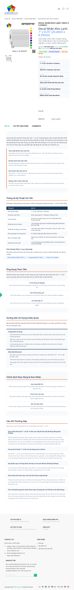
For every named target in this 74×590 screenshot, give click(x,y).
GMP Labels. (18, 587)
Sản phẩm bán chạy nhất (45, 548)
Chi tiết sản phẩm (20, 126)
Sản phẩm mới (42, 546)
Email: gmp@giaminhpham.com (16, 553)
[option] (8, 58)
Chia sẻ (49, 111)
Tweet (54, 111)
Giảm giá (40, 543)
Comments (36, 126)
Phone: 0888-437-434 (13, 550)
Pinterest (59, 111)
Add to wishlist (56, 119)
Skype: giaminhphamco (13, 555)
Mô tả (7, 126)
